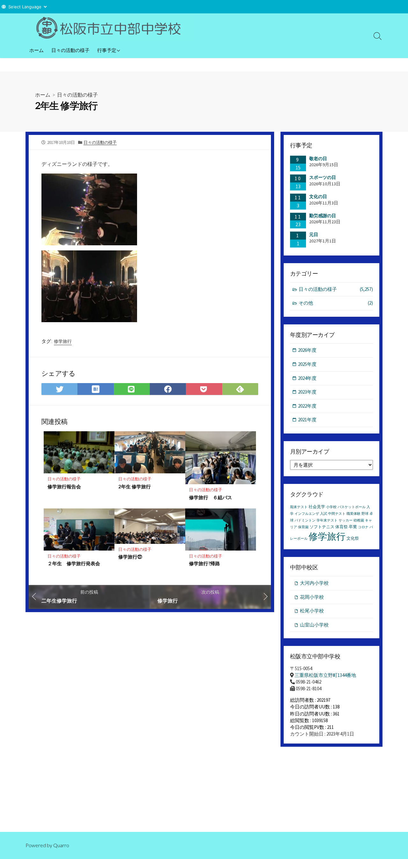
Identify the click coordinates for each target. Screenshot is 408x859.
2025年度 (307, 364)
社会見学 (317, 506)
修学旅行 (63, 341)
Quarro (61, 845)
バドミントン (305, 520)
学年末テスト (327, 520)
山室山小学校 (314, 625)
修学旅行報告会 (64, 486)
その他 (336, 303)
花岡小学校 (312, 597)
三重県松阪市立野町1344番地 (325, 675)
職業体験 (353, 514)
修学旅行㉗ (130, 556)
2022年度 (307, 406)
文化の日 (318, 196)
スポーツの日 (322, 177)
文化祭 (352, 538)
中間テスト (337, 514)
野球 (364, 514)
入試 (323, 514)
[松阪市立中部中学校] (111, 28)
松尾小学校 (312, 611)
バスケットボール (352, 507)
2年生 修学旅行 (134, 486)
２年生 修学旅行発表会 (73, 563)
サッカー (346, 520)
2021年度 (307, 420)
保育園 (303, 527)
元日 (313, 234)
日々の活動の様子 (70, 50)
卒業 (353, 526)
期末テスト (299, 507)
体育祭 (341, 526)
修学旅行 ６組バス (210, 497)
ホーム (36, 50)
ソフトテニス (322, 526)
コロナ (363, 527)
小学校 (331, 507)
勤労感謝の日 (322, 215)
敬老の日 (318, 158)
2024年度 (307, 378)
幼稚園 (358, 520)
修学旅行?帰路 (204, 563)
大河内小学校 (314, 583)
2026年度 (307, 350)
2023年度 (307, 392)
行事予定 (106, 50)
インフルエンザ (307, 514)
